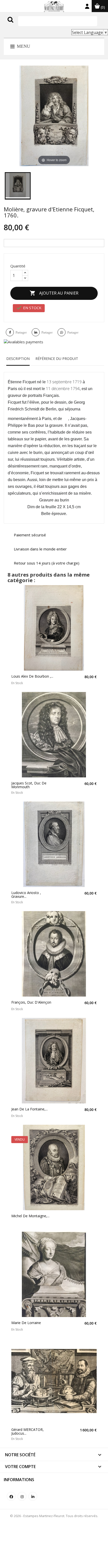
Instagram (22, 1496)
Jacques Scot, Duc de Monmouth (28, 785)
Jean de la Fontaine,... (29, 1109)
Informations (19, 1479)
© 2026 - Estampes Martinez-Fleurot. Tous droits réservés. (54, 1516)
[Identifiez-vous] (87, 7)
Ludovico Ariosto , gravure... (26, 895)
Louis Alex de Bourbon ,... (32, 676)
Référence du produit (56, 358)
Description (18, 358)
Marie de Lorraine (26, 1323)
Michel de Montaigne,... (30, 1216)
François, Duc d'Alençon (31, 1002)
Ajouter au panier (54, 293)
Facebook (11, 1496)
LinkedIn (33, 1496)
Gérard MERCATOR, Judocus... (27, 1431)
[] (20, 24)
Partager (21, 332)
